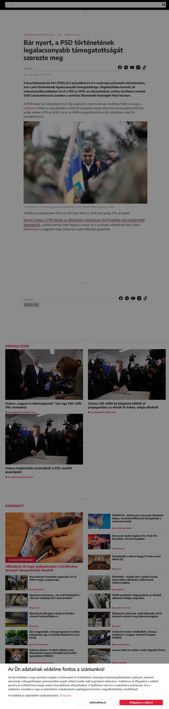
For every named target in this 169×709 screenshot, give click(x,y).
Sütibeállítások (97, 702)
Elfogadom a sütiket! (141, 702)
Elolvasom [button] (65, 695)
